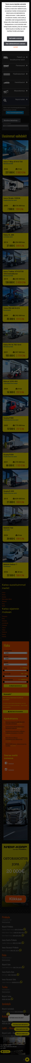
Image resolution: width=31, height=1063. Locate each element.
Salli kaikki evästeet (15, 38)
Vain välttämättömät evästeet (15, 44)
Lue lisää (15, 47)
